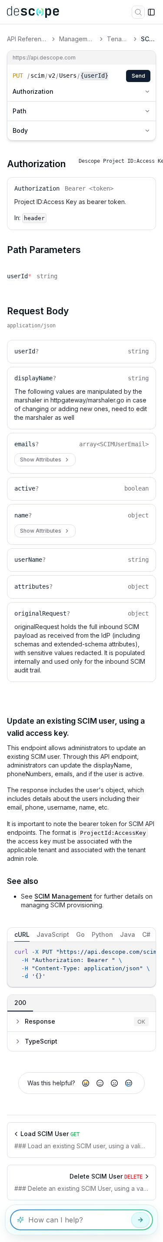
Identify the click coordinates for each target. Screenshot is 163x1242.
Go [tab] (80, 934)
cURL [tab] (22, 934)
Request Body (38, 311)
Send (138, 75)
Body (20, 130)
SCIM (148, 39)
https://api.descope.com (44, 57)
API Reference (27, 39)
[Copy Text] (147, 952)
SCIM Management (63, 896)
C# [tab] (146, 934)
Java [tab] (127, 934)
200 (20, 1002)
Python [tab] (102, 934)
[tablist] (81, 935)
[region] (81, 964)
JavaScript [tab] (53, 934)
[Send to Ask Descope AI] (140, 1220)
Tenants (118, 39)
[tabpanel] (81, 964)
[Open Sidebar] (151, 12)
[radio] (86, 1083)
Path (20, 111)
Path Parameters (44, 249)
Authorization (33, 91)
